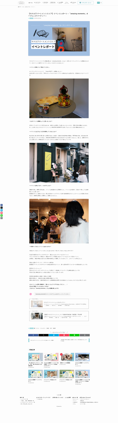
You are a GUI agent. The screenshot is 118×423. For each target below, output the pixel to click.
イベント (31, 18)
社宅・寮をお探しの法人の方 (26, 403)
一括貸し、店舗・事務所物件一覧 (27, 400)
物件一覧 (22, 397)
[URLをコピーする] (85, 335)
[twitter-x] (57, 395)
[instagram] (59, 395)
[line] (60, 395)
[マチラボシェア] (21, 2)
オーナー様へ (83, 403)
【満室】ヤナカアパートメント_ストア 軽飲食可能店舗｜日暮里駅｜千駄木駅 (63, 314)
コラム (74, 403)
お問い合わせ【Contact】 (85, 397)
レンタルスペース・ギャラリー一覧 (28, 402)
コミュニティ (42, 328)
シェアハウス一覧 (24, 399)
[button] (33, 335)
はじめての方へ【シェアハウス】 (43, 397)
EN (101, 2)
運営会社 (82, 400)
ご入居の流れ (39, 399)
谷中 (51, 328)
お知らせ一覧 (75, 397)
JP (98, 2)
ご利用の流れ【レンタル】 (58, 397)
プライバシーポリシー (84, 399)
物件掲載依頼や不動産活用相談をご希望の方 (89, 402)
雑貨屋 (54, 328)
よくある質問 (68, 397)
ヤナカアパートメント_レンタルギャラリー (54, 302)
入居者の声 (75, 402)
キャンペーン (75, 399)
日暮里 (48, 328)
